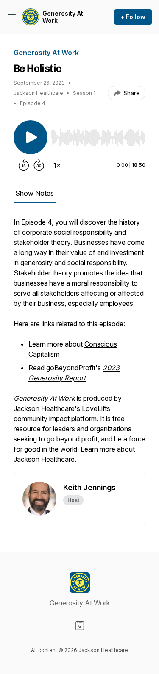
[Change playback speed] (56, 165)
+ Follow (132, 16)
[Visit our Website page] (79, 625)
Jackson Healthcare (44, 459)
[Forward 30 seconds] (39, 165)
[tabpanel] (79, 345)
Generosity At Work (62, 17)
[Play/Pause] (30, 137)
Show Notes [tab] (34, 193)
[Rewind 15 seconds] (24, 165)
